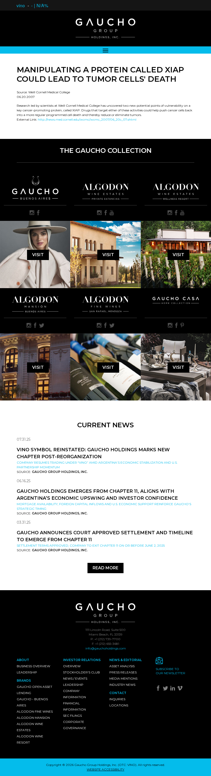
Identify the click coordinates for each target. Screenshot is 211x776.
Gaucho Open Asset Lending (34, 690)
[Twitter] (166, 689)
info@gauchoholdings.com (105, 648)
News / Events (75, 678)
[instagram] (31, 213)
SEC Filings (72, 715)
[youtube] (112, 213)
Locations (118, 705)
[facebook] (38, 213)
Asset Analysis (122, 666)
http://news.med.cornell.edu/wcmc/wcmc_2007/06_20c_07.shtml (87, 119)
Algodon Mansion (33, 718)
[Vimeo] (180, 689)
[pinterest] (182, 326)
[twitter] (41, 326)
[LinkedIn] (173, 689)
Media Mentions (123, 678)
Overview (72, 666)
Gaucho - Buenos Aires (32, 702)
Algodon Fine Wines (35, 711)
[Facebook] (159, 689)
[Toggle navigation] (105, 50)
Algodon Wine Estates (30, 727)
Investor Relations (82, 660)
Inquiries (117, 699)
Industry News (122, 685)
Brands (24, 680)
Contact (117, 693)
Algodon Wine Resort (30, 739)
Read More (105, 567)
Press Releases (123, 672)
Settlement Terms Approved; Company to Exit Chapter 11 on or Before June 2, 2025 (91, 545)
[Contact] (175, 662)
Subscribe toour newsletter (170, 671)
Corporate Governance (74, 725)
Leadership (27, 672)
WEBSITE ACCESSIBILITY (105, 769)
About (23, 660)
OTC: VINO (127, 765)
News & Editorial (125, 660)
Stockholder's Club (81, 672)
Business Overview (33, 666)
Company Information (74, 694)
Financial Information (74, 706)
